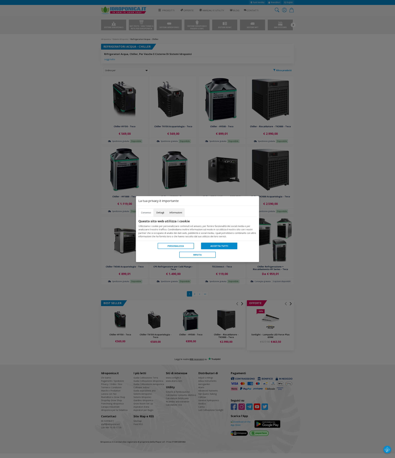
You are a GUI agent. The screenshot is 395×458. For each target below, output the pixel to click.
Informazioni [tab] (175, 212)
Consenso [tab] (146, 212)
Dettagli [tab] (160, 212)
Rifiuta (197, 254)
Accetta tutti (219, 245)
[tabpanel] (197, 228)
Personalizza (176, 245)
